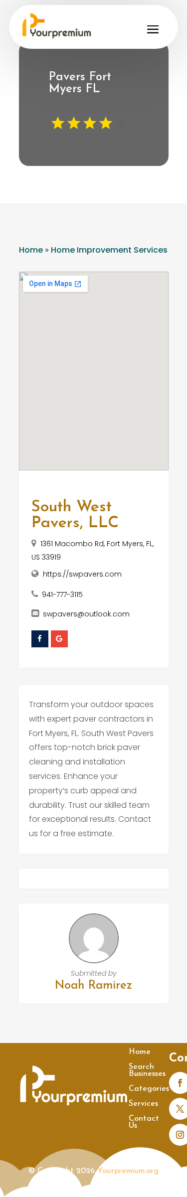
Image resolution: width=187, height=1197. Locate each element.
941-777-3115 (62, 594)
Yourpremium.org (128, 1171)
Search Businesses (147, 1070)
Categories (149, 1089)
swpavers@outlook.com (86, 614)
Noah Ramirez (93, 986)
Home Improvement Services (109, 250)
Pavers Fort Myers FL (80, 83)
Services (143, 1104)
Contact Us (144, 1122)
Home (31, 250)
